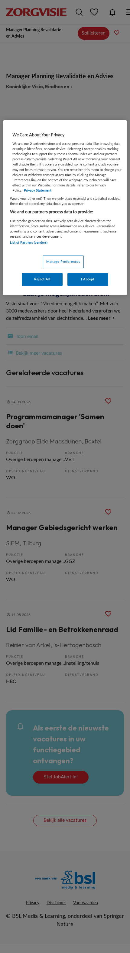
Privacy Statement (37, 190)
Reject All (42, 279)
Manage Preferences (63, 261)
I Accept (88, 279)
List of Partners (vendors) (28, 242)
